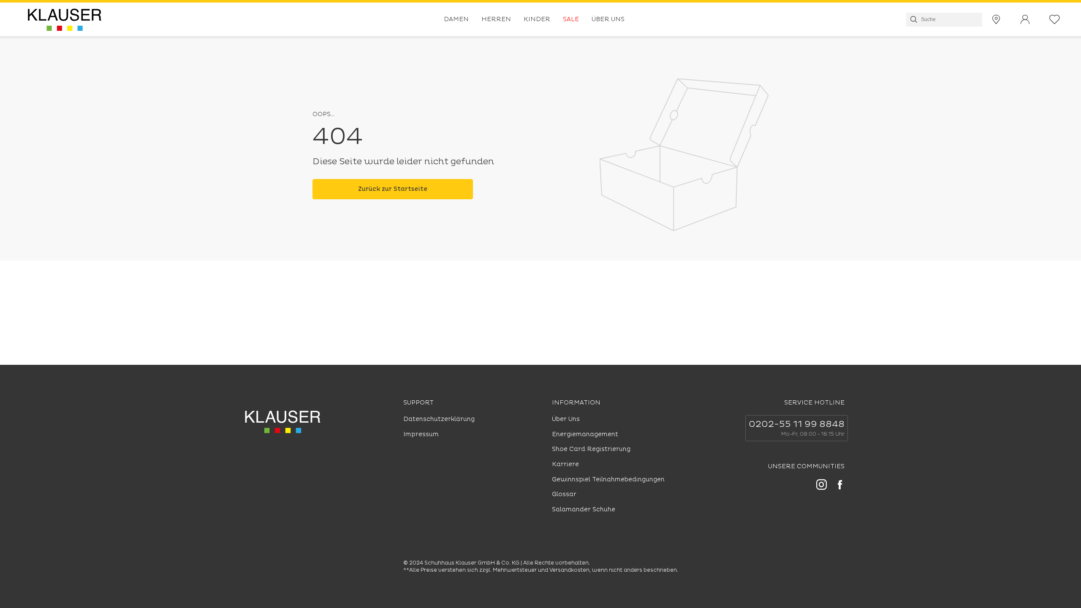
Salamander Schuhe (583, 509)
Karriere (565, 464)
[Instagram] (821, 485)
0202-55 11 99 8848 (797, 424)
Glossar (564, 494)
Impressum (421, 434)
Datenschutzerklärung (439, 419)
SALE (571, 19)
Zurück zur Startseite (392, 189)
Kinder (537, 19)
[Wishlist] (1054, 20)
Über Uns (608, 19)
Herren (496, 19)
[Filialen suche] (996, 20)
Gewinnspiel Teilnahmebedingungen (608, 479)
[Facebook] (840, 486)
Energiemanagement (585, 434)
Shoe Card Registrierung (591, 449)
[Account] (1024, 20)
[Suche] (913, 19)
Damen (456, 19)
